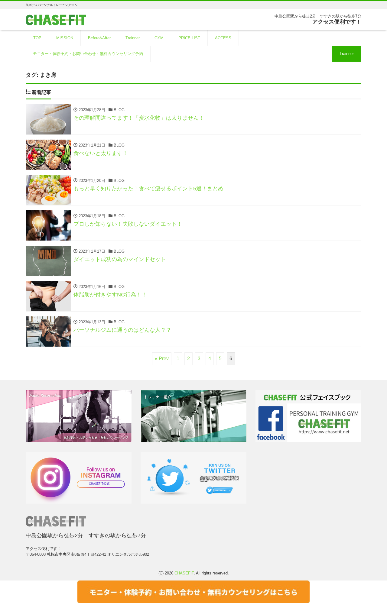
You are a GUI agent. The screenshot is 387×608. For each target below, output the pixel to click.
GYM (159, 38)
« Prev (162, 358)
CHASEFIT (184, 573)
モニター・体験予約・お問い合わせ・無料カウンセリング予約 (88, 53)
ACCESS (223, 38)
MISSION (64, 38)
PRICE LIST (189, 38)
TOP (37, 38)
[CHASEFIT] (56, 19)
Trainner (132, 38)
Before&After (99, 38)
